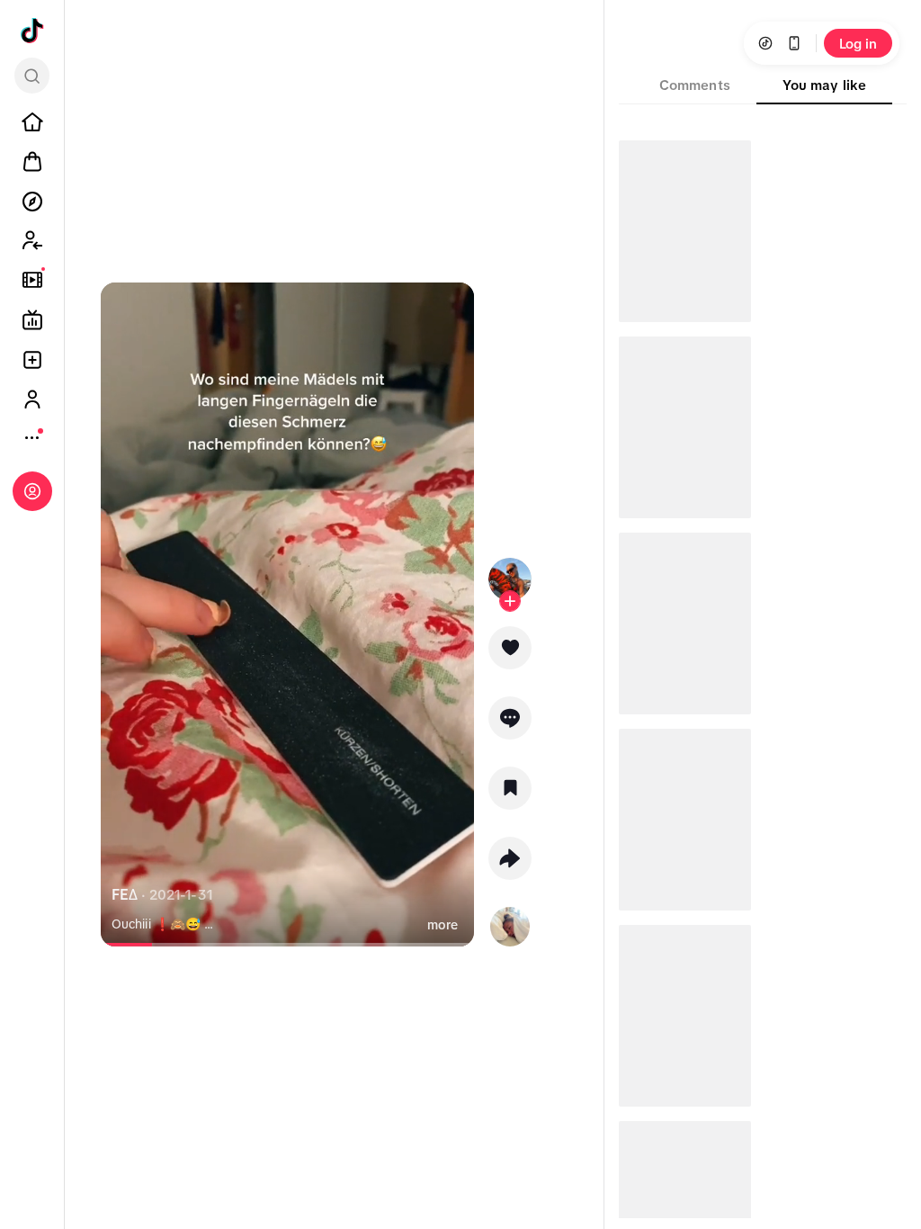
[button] (510, 654)
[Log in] (32, 491)
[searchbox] (31, 76)
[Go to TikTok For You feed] (32, 30)
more (442, 925)
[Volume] (122, 311)
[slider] (159, 944)
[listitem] (32, 122)
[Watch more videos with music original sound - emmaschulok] (510, 923)
